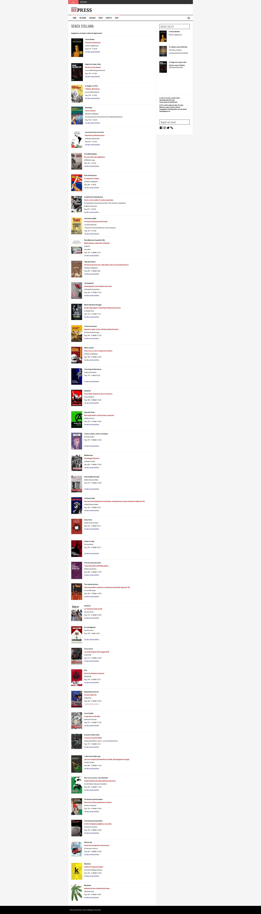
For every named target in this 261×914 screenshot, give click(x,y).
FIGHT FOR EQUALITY (87, 2)
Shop (116, 18)
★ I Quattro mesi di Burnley (178, 47)
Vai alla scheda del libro (91, 212)
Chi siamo (82, 18)
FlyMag (89, 910)
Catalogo (92, 18)
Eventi (101, 18)
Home (74, 18)
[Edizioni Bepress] (81, 9)
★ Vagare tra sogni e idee (177, 62)
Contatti (109, 18)
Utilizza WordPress (76, 910)
